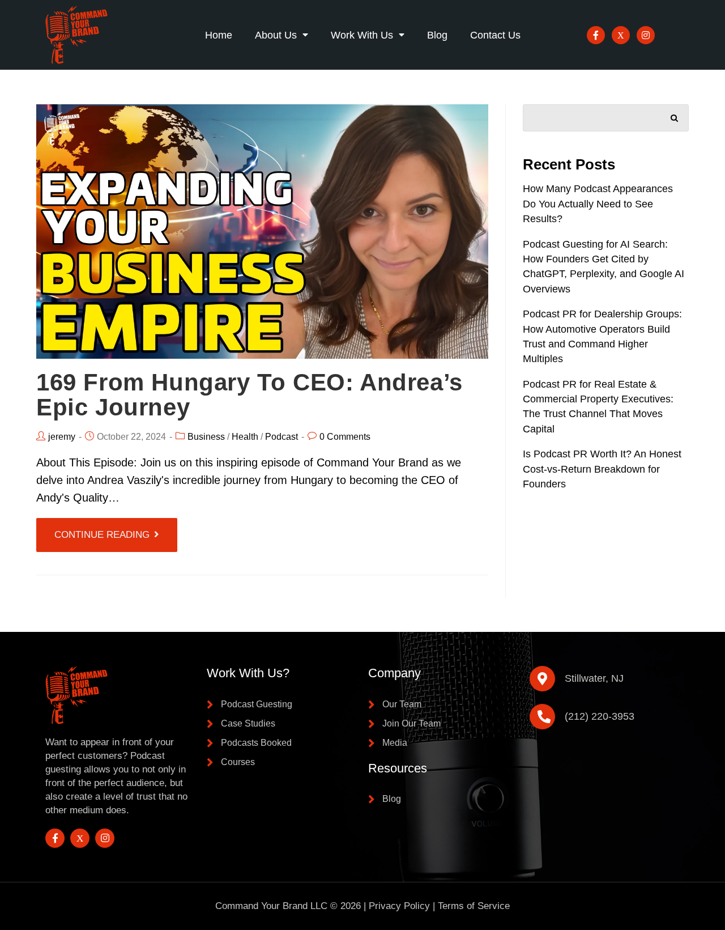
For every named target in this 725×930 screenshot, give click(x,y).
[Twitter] (621, 35)
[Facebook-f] (596, 35)
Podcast (281, 436)
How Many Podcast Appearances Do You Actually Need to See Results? (598, 203)
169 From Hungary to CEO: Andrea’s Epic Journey (249, 395)
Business (206, 436)
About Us (276, 35)
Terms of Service (474, 906)
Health (245, 436)
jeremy (61, 436)
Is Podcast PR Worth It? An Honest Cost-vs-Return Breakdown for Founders (602, 469)
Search (674, 115)
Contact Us (495, 35)
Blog (437, 35)
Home (218, 35)
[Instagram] (646, 35)
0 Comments (344, 436)
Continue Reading (102, 534)
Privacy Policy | (403, 906)
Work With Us (362, 35)
